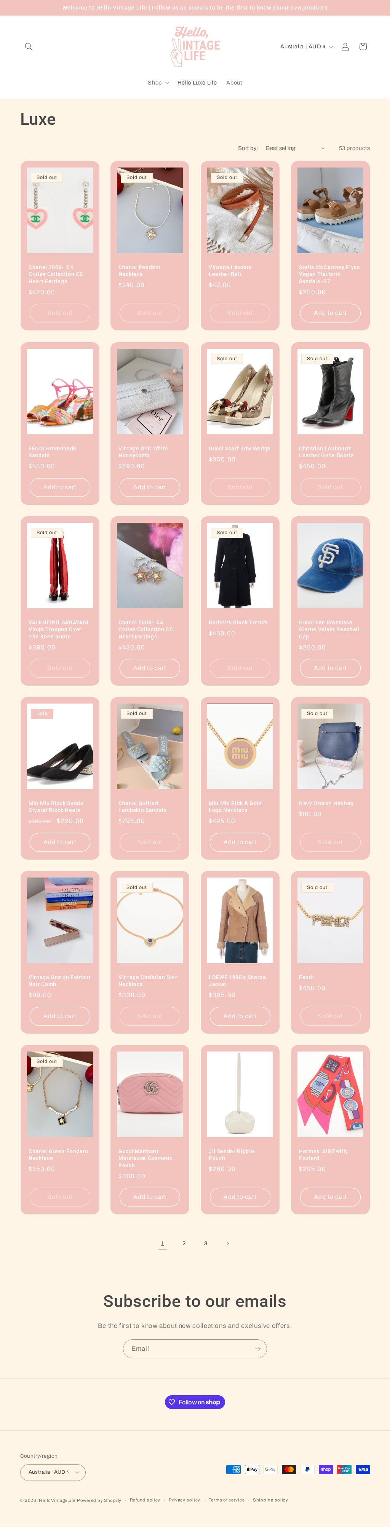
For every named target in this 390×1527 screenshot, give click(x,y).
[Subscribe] (258, 1348)
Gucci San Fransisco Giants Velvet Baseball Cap (329, 629)
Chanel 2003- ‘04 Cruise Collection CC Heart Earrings (56, 274)
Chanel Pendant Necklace (139, 270)
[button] (29, 46)
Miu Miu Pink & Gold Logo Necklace (235, 806)
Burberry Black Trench (238, 622)
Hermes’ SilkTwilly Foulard (323, 1154)
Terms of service (227, 1500)
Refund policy (145, 1500)
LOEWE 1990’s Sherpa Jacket (237, 980)
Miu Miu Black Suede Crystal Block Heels (56, 806)
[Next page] (227, 1244)
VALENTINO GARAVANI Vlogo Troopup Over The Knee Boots (59, 629)
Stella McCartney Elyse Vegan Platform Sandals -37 (329, 274)
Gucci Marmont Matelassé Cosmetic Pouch (145, 1158)
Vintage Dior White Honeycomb (143, 451)
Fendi (306, 977)
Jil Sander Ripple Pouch (231, 1154)
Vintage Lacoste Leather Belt (230, 270)
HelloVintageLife (57, 1500)
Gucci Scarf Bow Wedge (240, 448)
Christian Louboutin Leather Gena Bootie (326, 451)
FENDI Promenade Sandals (53, 451)
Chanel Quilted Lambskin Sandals (142, 806)
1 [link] (163, 1243)
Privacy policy (184, 1500)
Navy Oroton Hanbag (326, 803)
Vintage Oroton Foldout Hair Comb (60, 980)
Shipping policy (270, 1500)
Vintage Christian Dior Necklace (147, 980)
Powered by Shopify (99, 1500)
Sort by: (248, 148)
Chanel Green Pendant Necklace (58, 1154)
